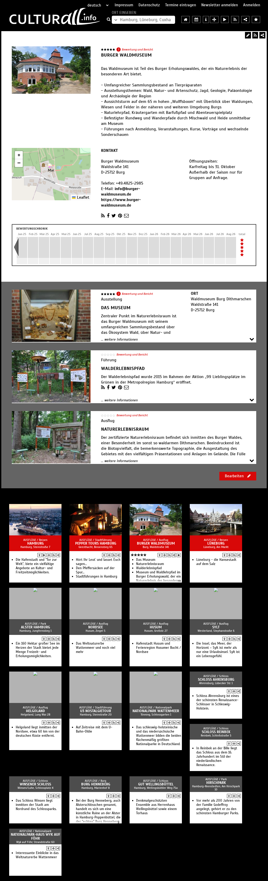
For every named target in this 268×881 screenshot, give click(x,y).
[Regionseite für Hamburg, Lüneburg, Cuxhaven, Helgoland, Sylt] (185, 19)
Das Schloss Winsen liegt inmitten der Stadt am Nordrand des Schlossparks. (36, 805)
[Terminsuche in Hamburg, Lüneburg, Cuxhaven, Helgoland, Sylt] (196, 19)
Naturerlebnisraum (150, 564)
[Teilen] (262, 35)
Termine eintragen (180, 5)
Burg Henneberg (95, 784)
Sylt (216, 627)
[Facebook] (108, 215)
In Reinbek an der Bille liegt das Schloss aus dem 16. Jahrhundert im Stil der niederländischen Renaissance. (216, 756)
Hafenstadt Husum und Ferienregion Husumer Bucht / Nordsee (158, 647)
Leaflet (82, 197)
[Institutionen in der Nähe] (49, 555)
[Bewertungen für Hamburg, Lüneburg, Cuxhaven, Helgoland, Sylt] (256, 19)
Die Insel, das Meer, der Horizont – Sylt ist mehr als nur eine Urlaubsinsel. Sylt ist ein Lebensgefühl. (218, 649)
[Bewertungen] (179, 555)
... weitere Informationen (119, 339)
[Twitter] (113, 215)
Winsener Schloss (35, 784)
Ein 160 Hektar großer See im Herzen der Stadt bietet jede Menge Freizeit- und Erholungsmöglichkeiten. (38, 649)
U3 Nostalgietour (95, 711)
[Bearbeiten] (248, 35)
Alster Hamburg (35, 627)
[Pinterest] (120, 215)
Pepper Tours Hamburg (95, 543)
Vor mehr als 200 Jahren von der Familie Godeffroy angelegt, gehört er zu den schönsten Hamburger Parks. (218, 807)
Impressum (124, 5)
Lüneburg (216, 543)
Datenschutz (149, 5)
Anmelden (251, 5)
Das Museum (145, 560)
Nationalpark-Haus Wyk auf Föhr (35, 836)
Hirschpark (216, 783)
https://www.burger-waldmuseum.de (121, 202)
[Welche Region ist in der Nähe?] (214, 19)
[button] (51, 168)
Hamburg (35, 543)
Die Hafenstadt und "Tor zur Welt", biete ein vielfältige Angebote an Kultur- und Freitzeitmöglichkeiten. (36, 566)
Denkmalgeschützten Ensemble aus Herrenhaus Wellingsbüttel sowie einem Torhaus (156, 807)
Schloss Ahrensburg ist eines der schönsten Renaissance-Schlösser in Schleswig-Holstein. (217, 702)
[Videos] (44, 555)
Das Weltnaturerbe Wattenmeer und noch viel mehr (95, 647)
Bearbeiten (235, 476)
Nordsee (95, 627)
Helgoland (35, 711)
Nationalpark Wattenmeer (155, 711)
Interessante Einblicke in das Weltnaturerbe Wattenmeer (37, 855)
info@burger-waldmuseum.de (120, 191)
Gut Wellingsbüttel (156, 784)
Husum (156, 627)
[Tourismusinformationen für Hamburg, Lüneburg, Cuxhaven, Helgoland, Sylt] (206, 19)
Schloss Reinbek (216, 732)
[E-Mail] (126, 215)
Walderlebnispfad (149, 568)
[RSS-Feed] (255, 35)
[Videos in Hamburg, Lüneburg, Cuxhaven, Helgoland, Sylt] (225, 19)
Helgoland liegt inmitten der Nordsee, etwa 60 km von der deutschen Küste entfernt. (38, 731)
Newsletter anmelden (219, 5)
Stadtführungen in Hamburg (96, 576)
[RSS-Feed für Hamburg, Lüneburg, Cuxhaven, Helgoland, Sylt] (235, 19)
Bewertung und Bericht (137, 49)
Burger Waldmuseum (156, 543)
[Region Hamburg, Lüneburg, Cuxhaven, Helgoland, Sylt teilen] (245, 19)
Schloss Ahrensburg (216, 679)
